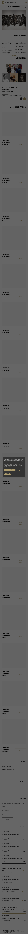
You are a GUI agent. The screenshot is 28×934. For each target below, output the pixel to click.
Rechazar (7, 473)
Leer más (9, 466)
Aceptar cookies (9, 470)
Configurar (19, 470)
